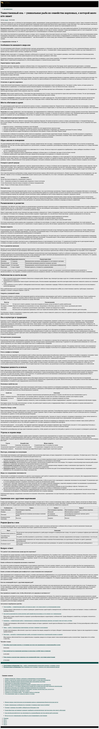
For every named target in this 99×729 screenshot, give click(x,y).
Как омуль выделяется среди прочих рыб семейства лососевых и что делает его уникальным (32, 613)
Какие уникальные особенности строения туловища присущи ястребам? (27, 705)
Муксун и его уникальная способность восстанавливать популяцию (26, 715)
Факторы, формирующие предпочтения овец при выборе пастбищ (25, 681)
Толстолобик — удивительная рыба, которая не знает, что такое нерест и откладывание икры (31, 607)
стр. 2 (5, 721)
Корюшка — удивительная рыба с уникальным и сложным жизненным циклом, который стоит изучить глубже (37, 620)
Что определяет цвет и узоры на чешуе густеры (19, 694)
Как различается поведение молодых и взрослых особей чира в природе (27, 651)
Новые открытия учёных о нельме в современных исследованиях (25, 678)
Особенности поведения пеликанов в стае (18, 683)
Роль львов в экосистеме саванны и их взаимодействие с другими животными (29, 657)
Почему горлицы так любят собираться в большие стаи (22, 707)
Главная (5, 718)
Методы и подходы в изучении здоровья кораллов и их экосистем (25, 687)
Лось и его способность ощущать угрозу (17, 690)
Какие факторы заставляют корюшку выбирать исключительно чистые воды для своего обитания (35, 710)
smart (6, 20)
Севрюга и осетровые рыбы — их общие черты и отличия (22, 692)
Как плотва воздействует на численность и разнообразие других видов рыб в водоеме (31, 713)
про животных (7, 9)
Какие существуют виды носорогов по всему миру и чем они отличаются (27, 680)
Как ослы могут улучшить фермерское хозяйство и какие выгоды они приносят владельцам (33, 686)
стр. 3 (5, 723)
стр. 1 (5, 720)
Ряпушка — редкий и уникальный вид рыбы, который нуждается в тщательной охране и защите (33, 634)
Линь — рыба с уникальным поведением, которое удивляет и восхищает (25, 627)
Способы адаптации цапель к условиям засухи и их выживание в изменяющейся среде (31, 645)
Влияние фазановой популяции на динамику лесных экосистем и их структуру (29, 689)
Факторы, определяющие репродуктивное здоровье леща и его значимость (28, 684)
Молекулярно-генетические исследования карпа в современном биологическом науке (31, 702)
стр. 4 (5, 724)
